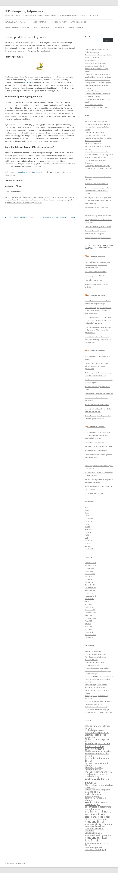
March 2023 (89, 571)
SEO (35, 27)
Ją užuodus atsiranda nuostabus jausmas (99, 155)
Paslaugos (88, 532)
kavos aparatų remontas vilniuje (97, 764)
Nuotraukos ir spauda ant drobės (96, 184)
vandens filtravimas (95, 826)
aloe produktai (21, 200)
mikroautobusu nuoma (97, 781)
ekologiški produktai (55, 200)
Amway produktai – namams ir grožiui (98, 83)
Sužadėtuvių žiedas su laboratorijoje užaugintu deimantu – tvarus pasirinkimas (97, 366)
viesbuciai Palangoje (95, 849)
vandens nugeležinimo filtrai (96, 844)
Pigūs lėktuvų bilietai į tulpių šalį (17, 27)
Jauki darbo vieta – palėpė (94, 105)
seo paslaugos (92, 804)
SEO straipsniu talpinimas (96, 256)
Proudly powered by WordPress (15, 863)
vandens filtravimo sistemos (94, 829)
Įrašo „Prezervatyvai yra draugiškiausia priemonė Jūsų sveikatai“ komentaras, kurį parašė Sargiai (98, 310)
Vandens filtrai (90, 549)
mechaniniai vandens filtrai (99, 771)
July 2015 (88, 624)
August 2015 (89, 621)
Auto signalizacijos (78, 22)
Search (87, 37)
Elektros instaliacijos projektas (95, 735)
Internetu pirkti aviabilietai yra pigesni (98, 124)
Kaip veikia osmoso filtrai (93, 280)
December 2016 (90, 613)
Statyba (87, 543)
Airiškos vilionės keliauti (93, 141)
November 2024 (90, 565)
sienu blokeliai (92, 808)
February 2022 (90, 574)
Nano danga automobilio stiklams (96, 276)
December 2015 (90, 618)
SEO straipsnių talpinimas (24, 11)
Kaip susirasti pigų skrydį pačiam (96, 121)
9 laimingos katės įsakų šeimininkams (98, 238)
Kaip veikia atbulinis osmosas (95, 442)
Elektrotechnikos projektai (98, 751)
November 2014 (90, 635)
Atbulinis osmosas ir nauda (94, 493)
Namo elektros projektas (97, 789)
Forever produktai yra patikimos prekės (26, 172)
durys (106, 732)
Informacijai (45, 27)
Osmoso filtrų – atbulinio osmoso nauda (99, 394)
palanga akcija (92, 791)
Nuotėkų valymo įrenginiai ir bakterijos (98, 138)
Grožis (87, 516)
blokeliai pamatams (95, 730)
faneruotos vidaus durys (97, 757)
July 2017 (88, 601)
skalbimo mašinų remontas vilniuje (98, 812)
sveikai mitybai (26, 203)
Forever (30, 82)
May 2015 (88, 626)
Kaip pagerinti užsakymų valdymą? (97, 207)
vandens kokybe (93, 832)
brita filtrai (90, 732)
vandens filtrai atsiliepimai (98, 824)
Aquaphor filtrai (90, 60)
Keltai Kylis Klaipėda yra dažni (16, 22)
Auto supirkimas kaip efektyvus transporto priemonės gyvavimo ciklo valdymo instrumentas (98, 265)
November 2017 (90, 596)
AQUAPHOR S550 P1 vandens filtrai (97, 405)
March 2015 (89, 632)
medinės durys (92, 776)
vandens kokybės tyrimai (98, 835)
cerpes (99, 732)
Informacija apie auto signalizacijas (97, 152)
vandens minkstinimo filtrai (97, 839)
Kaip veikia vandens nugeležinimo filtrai (98, 446)
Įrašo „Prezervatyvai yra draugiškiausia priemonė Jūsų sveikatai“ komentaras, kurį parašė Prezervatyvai (98, 320)
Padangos (88, 529)
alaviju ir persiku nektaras (60, 197)
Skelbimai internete (76, 27)
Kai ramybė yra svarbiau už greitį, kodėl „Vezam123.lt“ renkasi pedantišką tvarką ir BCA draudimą (98, 200)
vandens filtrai (94, 821)
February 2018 (90, 593)
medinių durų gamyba (96, 774)
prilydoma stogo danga (92, 796)
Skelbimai (33, 197)
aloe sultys (30, 200)
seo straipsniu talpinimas (98, 806)
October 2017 (89, 599)
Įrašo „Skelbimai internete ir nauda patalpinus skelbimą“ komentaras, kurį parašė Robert (98, 339)
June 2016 (88, 615)
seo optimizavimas (98, 802)
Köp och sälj (59, 27)
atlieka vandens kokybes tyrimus (97, 727)
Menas (87, 527)
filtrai (88, 760)
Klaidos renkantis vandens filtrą (96, 272)
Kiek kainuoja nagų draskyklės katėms (98, 216)
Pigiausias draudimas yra (93, 143)
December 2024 (90, 563)
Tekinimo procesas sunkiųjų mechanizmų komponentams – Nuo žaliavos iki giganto (99, 190)
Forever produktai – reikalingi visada (97, 74)
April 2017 (88, 604)
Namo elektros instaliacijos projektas (99, 786)
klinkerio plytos (93, 769)
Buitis (87, 510)
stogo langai (104, 816)
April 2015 (88, 629)
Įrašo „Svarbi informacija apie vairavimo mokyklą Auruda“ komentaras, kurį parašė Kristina (98, 330)
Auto (86, 507)
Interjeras (88, 521)
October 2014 (89, 638)
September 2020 (90, 585)
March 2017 (89, 607)
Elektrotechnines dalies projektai (97, 754)
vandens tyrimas (93, 847)
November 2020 (90, 579)
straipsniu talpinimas (96, 818)
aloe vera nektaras (41, 200)
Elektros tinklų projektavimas (94, 747)
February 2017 (90, 610)
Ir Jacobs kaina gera (59, 22)
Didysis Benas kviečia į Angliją (95, 132)
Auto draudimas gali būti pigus (95, 135)
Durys (87, 513)
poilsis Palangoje (93, 794)
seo (87, 802)
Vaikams (40, 197)
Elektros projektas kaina (97, 743)
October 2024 (89, 568)
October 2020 (89, 582)
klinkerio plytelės (94, 767)
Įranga (87, 524)
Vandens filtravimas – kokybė (95, 91)
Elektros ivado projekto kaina (97, 740)
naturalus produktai (14, 203)
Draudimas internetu (39, 22)
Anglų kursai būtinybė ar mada (95, 157)
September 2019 (90, 588)
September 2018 (90, 590)
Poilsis (87, 535)
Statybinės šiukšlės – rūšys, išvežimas (97, 80)
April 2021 (88, 577)
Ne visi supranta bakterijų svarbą (96, 107)
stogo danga (91, 816)
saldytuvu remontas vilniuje (95, 799)
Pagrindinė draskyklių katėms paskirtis (98, 227)
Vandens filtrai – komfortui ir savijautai (21, 217)
